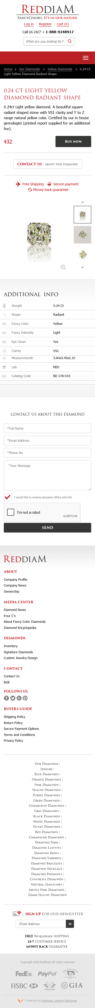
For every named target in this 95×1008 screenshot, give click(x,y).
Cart (63, 24)
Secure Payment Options (21, 729)
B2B (7, 682)
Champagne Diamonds (46, 837)
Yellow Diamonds (59, 69)
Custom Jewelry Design (20, 658)
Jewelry (46, 769)
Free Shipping (33, 184)
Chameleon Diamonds (46, 806)
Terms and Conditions (19, 735)
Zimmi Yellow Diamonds (47, 895)
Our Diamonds (29, 69)
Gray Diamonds (46, 811)
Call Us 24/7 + (48, 31)
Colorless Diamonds (46, 879)
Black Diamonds (46, 816)
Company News (15, 585)
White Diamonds (46, 822)
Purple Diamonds (46, 795)
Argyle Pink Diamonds (46, 890)
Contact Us (12, 676)
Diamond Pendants (46, 874)
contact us (29, 164)
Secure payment (65, 184)
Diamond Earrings (46, 858)
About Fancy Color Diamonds (25, 622)
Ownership (11, 591)
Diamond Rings (46, 853)
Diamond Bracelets (46, 863)
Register (45, 24)
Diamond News (15, 610)
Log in (29, 24)
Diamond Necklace (46, 869)
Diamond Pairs (46, 842)
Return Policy (13, 723)
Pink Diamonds (46, 785)
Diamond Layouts (46, 848)
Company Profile (15, 579)
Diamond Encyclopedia (20, 628)
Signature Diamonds (18, 652)
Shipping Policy (14, 717)
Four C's (10, 616)
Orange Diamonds (46, 780)
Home (8, 69)
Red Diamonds (46, 832)
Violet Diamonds (46, 827)
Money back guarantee (50, 189)
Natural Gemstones (46, 884)
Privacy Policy (13, 740)
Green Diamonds (46, 801)
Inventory (10, 646)
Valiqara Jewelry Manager (59, 1000)
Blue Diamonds (46, 774)
